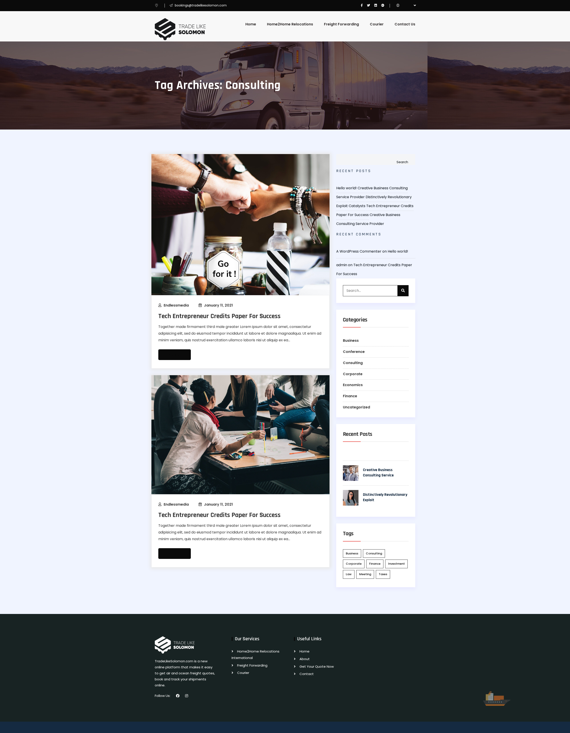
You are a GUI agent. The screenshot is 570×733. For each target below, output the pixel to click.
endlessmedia (176, 305)
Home (250, 24)
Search (402, 162)
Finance (350, 396)
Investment (396, 564)
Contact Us (405, 24)
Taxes (383, 574)
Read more (175, 354)
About (304, 659)
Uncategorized (356, 407)
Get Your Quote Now (316, 666)
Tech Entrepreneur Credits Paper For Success (219, 316)
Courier (377, 24)
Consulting (353, 362)
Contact (306, 673)
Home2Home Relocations (290, 24)
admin (341, 265)
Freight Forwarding (341, 24)
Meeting (365, 574)
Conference (354, 351)
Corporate (352, 374)
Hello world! (346, 188)
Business (351, 340)
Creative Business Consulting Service (378, 472)
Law (349, 574)
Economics (353, 384)
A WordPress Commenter (358, 251)
